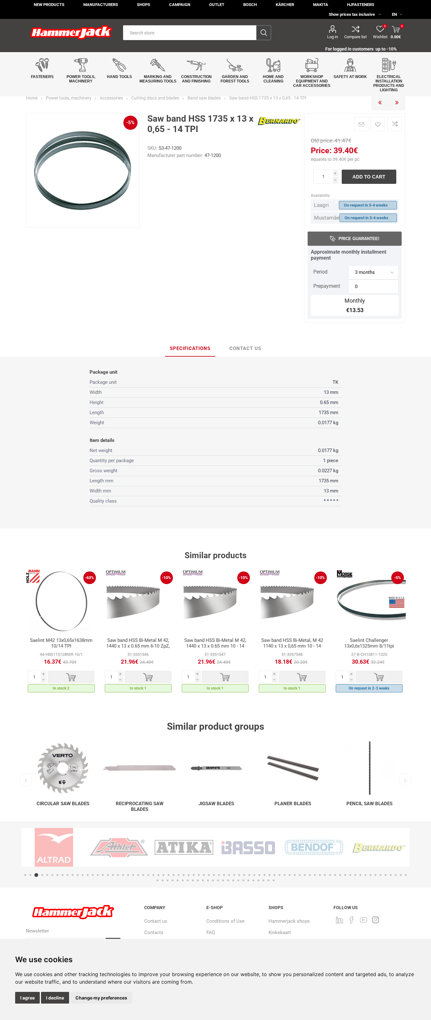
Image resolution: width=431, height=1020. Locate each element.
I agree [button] (27, 997)
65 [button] (350, 875)
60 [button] (325, 875)
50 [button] (274, 875)
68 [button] (365, 875)
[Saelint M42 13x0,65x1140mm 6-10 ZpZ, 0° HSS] (138, 601)
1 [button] (25, 875)
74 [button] (396, 875)
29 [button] (168, 875)
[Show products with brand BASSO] (184, 847)
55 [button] (300, 875)
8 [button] (62, 875)
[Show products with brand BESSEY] (379, 847)
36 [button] (204, 875)
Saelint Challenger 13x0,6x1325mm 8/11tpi (369, 643)
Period (320, 272)
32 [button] (184, 875)
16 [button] (103, 875)
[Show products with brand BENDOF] (249, 847)
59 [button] (320, 875)
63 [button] (340, 875)
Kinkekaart (280, 932)
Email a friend (361, 124)
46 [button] (254, 875)
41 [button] (229, 875)
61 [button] (330, 875)
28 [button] (163, 875)
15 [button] (98, 875)
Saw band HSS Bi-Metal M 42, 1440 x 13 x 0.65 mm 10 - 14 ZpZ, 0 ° (215, 646)
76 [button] (406, 875)
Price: (321, 150)
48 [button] (264, 875)
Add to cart (368, 176)
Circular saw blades (63, 803)
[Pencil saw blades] (369, 768)
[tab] (190, 349)
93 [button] (238, 880)
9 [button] (67, 875)
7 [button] (57, 875)
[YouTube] (363, 920)
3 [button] (35, 875)
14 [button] (93, 875)
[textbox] (190, 32)
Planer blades (293, 803)
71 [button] (380, 875)
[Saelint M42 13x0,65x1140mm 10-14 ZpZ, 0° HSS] (215, 601)
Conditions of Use (225, 921)
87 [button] (208, 880)
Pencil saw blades (369, 803)
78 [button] (162, 880)
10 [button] (73, 875)
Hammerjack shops (289, 921)
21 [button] (128, 875)
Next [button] (405, 780)
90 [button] (223, 880)
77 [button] (157, 880)
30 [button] (173, 875)
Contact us (155, 921)
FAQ (210, 932)
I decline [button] (55, 997)
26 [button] (153, 875)
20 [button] (123, 875)
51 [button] (279, 875)
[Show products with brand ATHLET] (54, 847)
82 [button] (183, 880)
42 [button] (234, 875)
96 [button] (253, 880)
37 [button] (209, 875)
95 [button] (248, 880)
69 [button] (370, 875)
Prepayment (326, 286)
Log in (332, 36)
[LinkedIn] (339, 920)
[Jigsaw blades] (216, 768)
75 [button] (401, 875)
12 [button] (83, 875)
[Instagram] (375, 920)
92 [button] (233, 880)
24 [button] (143, 875)
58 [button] (315, 875)
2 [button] (30, 875)
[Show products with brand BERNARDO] (314, 847)
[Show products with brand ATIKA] (119, 847)
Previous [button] (26, 780)
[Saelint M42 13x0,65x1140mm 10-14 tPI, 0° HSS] (292, 601)
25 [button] (148, 875)
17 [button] (108, 875)
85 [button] (198, 880)
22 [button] (133, 875)
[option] (61, 633)
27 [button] (158, 875)
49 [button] (269, 875)
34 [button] (194, 875)
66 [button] (355, 875)
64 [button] (345, 875)
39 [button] (219, 875)
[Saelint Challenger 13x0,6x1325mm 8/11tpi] (369, 601)
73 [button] (391, 875)
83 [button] (188, 880)
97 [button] (258, 880)
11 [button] (78, 875)
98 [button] (263, 880)
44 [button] (244, 875)
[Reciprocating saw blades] (139, 768)
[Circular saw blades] (63, 768)
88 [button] (213, 880)
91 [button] (228, 880)
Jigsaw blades (216, 803)
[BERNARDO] (279, 127)
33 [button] (189, 875)
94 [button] (243, 880)
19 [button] (118, 875)
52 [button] (285, 875)
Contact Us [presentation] (245, 348)
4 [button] (41, 875)
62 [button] (335, 875)
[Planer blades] (293, 768)
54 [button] (295, 875)
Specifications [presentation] (190, 348)
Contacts (153, 932)
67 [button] (360, 875)
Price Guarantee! (359, 238)
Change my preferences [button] (101, 997)
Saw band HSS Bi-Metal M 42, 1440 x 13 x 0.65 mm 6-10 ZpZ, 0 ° (138, 646)
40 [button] (224, 875)
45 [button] (249, 875)
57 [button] (310, 875)
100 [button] (274, 880)
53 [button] (290, 875)
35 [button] (199, 875)
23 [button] (138, 875)
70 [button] (375, 875)
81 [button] (178, 880)
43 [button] (239, 875)
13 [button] (88, 875)
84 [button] (193, 880)
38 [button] (214, 875)
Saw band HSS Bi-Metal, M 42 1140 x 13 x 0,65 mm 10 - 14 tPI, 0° (292, 646)
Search (263, 32)
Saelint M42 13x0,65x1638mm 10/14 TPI (61, 643)
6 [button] (52, 875)
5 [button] (47, 875)
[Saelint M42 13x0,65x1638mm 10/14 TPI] (61, 601)
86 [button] (203, 880)
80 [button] (173, 880)
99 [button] (268, 880)
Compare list (355, 36)
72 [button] (386, 875)
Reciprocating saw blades (139, 806)
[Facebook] (351, 920)
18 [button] (113, 875)
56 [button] (305, 875)
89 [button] (218, 880)
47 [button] (259, 875)
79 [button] (167, 880)
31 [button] (179, 875)
